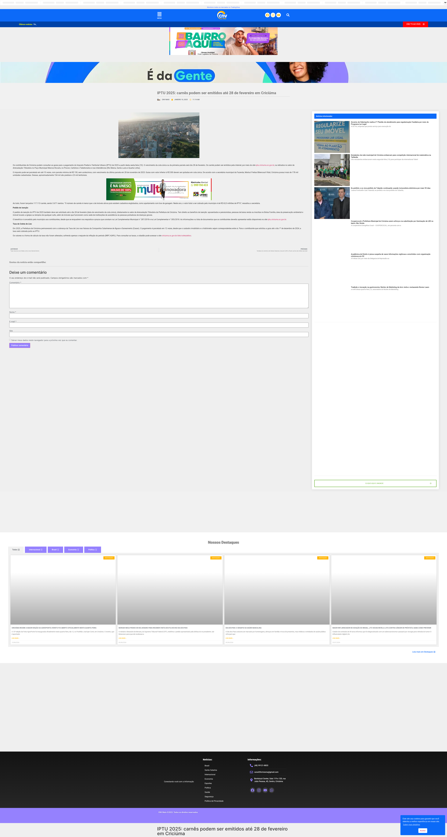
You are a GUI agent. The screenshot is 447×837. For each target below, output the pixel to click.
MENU (159, 18)
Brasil (207, 766)
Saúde (207, 792)
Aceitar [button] (423, 831)
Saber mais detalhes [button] (411, 825)
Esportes (208, 783)
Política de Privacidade (214, 801)
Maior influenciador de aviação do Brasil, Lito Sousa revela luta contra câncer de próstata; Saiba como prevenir (381, 628)
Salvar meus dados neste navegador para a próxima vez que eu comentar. (44, 340)
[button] (288, 15)
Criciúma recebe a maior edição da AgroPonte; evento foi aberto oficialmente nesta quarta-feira (54, 628)
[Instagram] (273, 15)
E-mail (12, 321)
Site (11, 331)
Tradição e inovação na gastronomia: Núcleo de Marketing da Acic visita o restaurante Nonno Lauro (390, 287)
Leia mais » (15, 638)
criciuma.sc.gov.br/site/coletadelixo (176, 236)
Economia (209, 779)
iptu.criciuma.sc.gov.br (265, 165)
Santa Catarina (211, 770)
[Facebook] (267, 15)
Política (208, 788)
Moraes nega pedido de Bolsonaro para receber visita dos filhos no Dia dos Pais (153, 628)
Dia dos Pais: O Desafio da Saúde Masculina (243, 628)
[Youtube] (278, 15)
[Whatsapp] (271, 790)
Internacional (210, 774)
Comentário (15, 282)
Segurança (209, 796)
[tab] (16, 550)
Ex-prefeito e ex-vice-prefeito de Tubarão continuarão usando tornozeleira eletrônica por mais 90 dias (390, 188)
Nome (12, 312)
